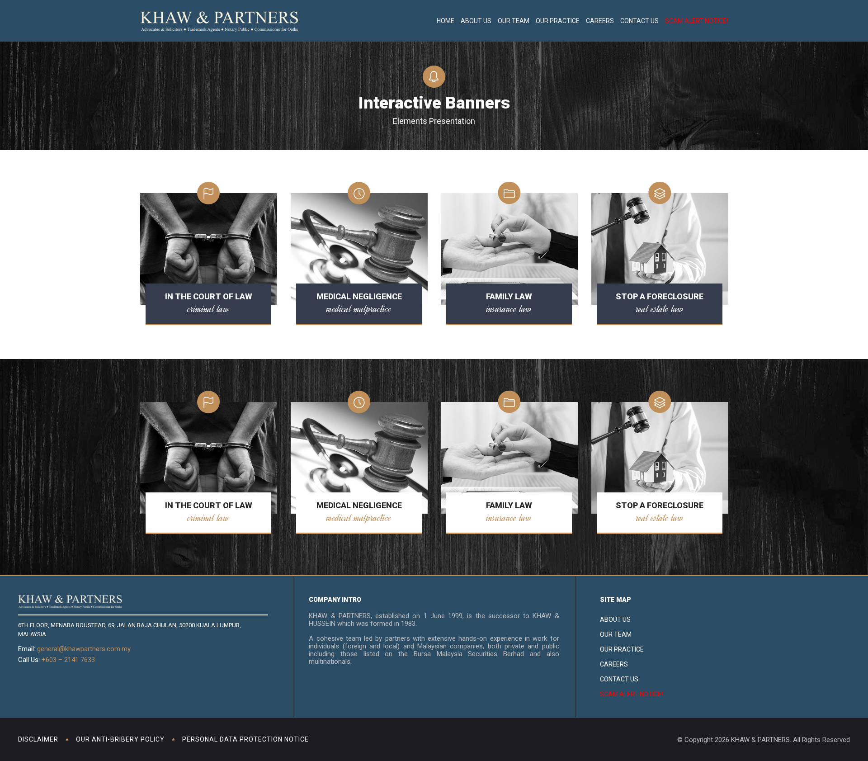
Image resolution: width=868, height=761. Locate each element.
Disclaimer (38, 739)
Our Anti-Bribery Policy (120, 739)
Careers (600, 20)
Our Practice (558, 20)
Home (445, 20)
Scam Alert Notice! (696, 20)
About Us (476, 20)
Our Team (513, 20)
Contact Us (639, 20)
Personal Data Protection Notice (245, 739)
